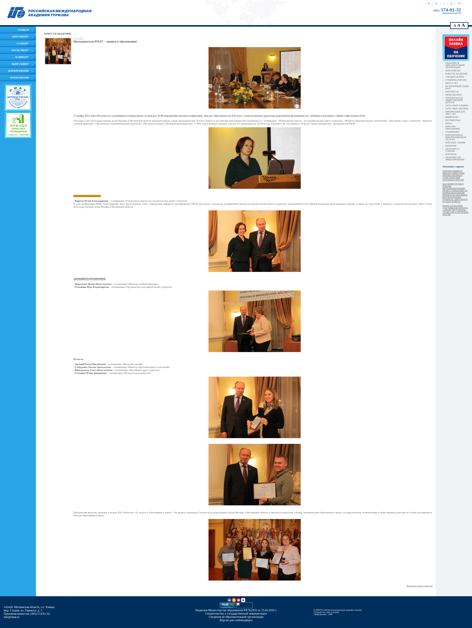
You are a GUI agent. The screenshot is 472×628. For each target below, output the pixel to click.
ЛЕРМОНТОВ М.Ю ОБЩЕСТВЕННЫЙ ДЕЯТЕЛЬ (454, 100)
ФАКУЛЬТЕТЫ (452, 92)
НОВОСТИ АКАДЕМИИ (456, 74)
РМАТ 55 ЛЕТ (451, 83)
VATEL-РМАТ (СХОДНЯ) (456, 105)
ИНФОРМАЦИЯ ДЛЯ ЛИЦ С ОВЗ (455, 113)
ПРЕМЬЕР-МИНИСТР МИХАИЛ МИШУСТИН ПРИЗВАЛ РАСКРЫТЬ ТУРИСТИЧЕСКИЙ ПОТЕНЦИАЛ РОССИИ (453, 175)
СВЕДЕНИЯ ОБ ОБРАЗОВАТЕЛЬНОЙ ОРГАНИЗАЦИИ (455, 65)
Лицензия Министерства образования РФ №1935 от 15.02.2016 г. (236, 610)
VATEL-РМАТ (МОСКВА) (456, 108)
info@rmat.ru (11, 617)
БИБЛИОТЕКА (452, 117)
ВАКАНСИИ (450, 146)
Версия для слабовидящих (236, 620)
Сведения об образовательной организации (236, 616)
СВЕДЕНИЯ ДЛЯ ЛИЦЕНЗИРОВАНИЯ (454, 158)
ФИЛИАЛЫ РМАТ (453, 95)
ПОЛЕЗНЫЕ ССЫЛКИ (455, 142)
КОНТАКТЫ (451, 154)
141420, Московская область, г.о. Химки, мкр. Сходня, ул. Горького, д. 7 (29, 608)
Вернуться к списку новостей (420, 586)
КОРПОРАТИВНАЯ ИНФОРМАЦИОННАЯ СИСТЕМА (455, 137)
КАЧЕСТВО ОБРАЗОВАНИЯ (452, 127)
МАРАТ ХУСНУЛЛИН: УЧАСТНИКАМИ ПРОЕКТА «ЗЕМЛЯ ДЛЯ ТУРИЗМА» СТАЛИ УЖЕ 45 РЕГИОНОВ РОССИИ (455, 210)
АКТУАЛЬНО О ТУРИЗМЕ (452, 150)
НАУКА (448, 123)
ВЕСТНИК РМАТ (453, 120)
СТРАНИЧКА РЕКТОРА (456, 80)
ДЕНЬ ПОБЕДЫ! (453, 70)
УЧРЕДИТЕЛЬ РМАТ (454, 77)
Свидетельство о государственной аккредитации (236, 613)
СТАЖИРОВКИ (452, 132)
